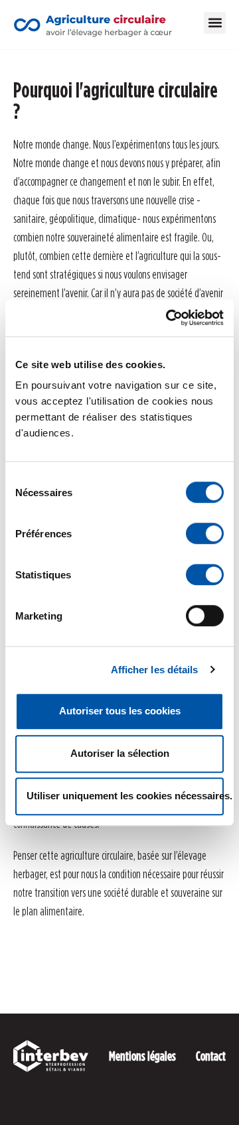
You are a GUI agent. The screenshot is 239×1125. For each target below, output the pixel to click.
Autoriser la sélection (119, 753)
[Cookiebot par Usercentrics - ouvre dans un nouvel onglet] (169, 317)
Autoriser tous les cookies (120, 710)
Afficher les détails (155, 669)
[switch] (205, 533)
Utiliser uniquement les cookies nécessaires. (125, 795)
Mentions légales (142, 1056)
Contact (211, 1056)
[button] (215, 23)
